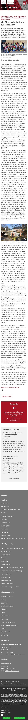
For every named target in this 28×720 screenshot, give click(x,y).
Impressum (3, 706)
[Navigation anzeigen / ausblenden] (24, 2)
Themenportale (7, 592)
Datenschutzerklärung (20, 704)
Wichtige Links (7, 544)
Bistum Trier (6, 640)
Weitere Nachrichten (11, 429)
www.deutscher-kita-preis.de (10, 387)
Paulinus (4, 659)
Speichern (7, 718)
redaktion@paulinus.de (12, 671)
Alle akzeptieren (19, 718)
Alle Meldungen (7, 396)
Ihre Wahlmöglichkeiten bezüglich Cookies (14, 689)
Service (4, 496)
